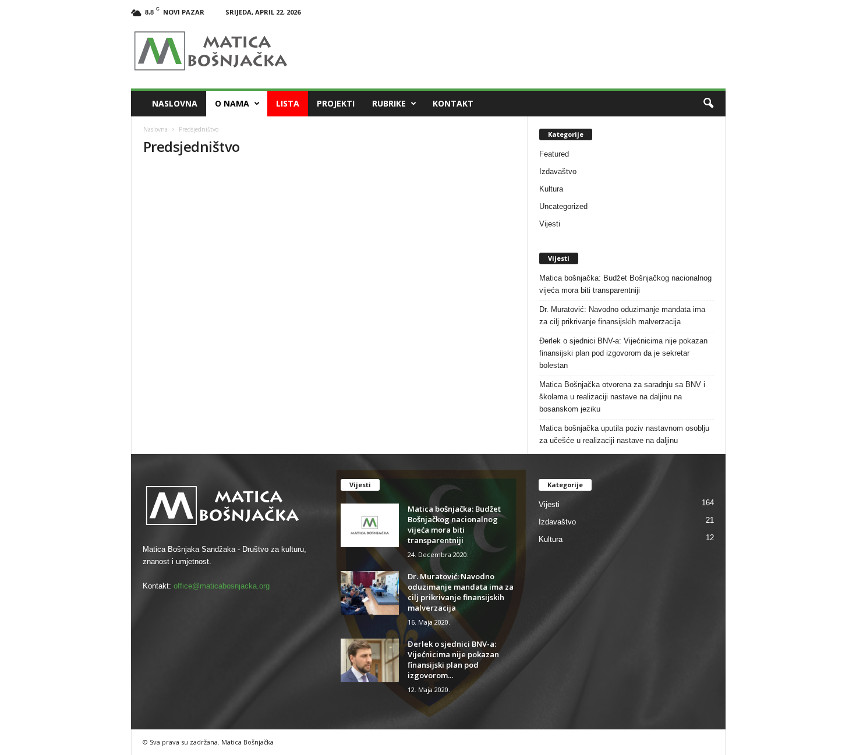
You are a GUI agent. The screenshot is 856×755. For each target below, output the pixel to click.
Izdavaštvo (557, 171)
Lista (287, 103)
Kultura (551, 189)
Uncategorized (563, 206)
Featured (554, 154)
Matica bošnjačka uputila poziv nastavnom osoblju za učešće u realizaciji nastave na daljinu (624, 434)
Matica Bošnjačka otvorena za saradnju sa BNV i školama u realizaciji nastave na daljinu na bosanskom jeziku (622, 396)
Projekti (336, 103)
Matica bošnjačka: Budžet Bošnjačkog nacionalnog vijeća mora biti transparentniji (625, 284)
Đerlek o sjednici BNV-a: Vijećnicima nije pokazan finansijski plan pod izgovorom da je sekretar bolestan (623, 353)
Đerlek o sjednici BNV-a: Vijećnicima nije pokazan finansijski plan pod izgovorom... (453, 659)
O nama (232, 103)
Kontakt (453, 103)
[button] (708, 103)
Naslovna (174, 103)
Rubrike (389, 103)
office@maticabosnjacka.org (222, 586)
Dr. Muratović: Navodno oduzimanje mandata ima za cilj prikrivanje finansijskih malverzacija (622, 315)
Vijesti (549, 223)
